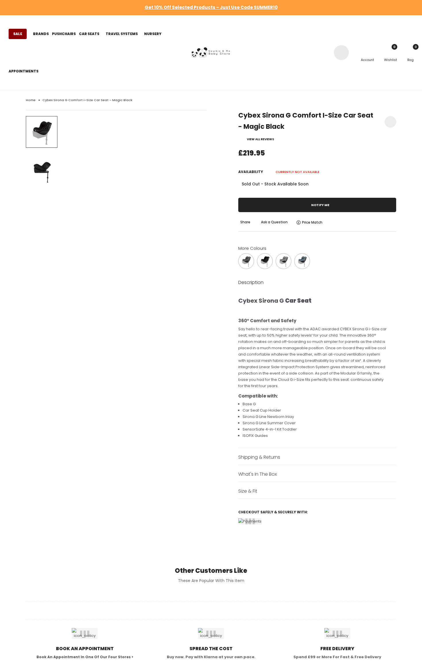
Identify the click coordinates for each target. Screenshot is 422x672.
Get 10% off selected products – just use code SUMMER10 (211, 7)
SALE (17, 33)
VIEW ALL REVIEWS (260, 139)
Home (31, 100)
